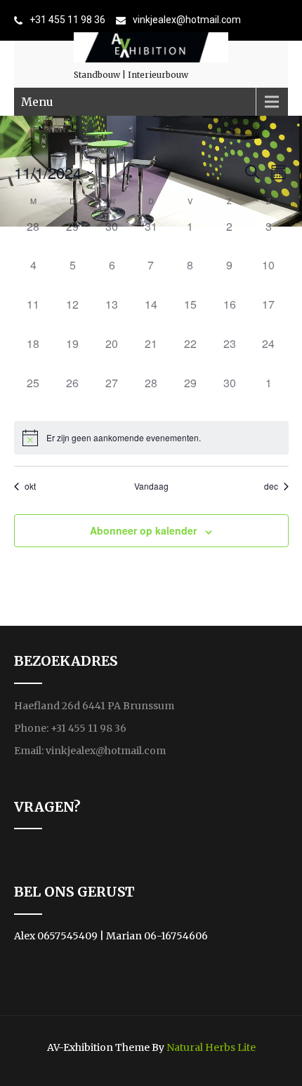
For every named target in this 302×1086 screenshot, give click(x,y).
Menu (37, 102)
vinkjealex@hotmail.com (187, 19)
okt (30, 486)
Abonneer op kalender (143, 530)
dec (271, 486)
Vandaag (151, 486)
